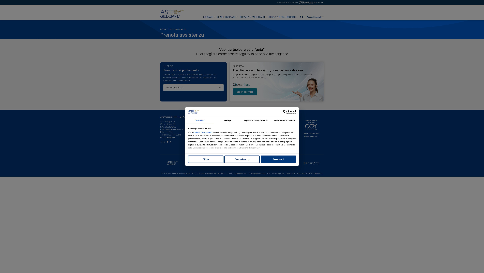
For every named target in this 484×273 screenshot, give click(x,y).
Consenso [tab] (199, 120)
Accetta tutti (278, 159)
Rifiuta (206, 159)
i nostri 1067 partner (202, 132)
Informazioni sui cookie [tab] (284, 120)
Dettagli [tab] (227, 120)
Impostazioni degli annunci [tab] (256, 120)
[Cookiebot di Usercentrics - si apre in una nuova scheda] (285, 112)
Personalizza (240, 159)
